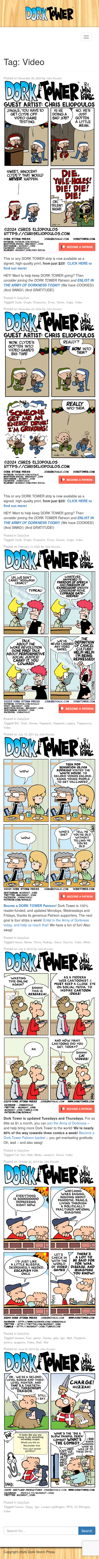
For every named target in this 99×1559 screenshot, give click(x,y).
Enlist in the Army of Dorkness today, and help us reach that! (46, 922)
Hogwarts (59, 723)
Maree (28, 942)
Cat (17, 1155)
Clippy (29, 1507)
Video (78, 302)
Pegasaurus (84, 723)
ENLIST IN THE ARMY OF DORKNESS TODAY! (49, 282)
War (46, 1342)
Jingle (69, 302)
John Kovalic (54, 78)
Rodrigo (47, 942)
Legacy (71, 723)
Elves (51, 302)
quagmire (19, 1342)
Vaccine (68, 942)
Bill (17, 723)
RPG (70, 1507)
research (48, 1155)
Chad (24, 723)
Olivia (37, 942)
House (18, 942)
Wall (39, 1342)
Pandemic (80, 1338)
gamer (37, 1338)
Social (60, 1155)
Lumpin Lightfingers (53, 1507)
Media (38, 1155)
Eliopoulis (39, 540)
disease (19, 1338)
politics (8, 1342)
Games (60, 540)
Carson (19, 1507)
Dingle (27, 302)
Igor (62, 1338)
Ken (23, 1155)
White (86, 942)
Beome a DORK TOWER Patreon (30, 905)
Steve (57, 942)
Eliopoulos (39, 302)
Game (60, 302)
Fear (28, 1338)
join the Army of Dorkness (67, 1123)
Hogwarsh (45, 723)
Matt (29, 1155)
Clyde (18, 302)
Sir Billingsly (82, 1507)
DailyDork (23, 298)
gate (55, 1338)
